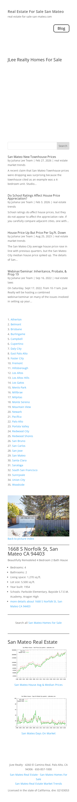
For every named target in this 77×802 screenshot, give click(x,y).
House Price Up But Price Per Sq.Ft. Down (37, 233)
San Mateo (18, 455)
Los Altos (17, 373)
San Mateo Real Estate (33, 641)
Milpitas (17, 397)
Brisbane (16, 329)
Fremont (17, 363)
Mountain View (21, 407)
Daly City (16, 348)
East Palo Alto (19, 353)
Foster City (17, 358)
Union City (18, 480)
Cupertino (17, 344)
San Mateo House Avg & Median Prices (38, 685)
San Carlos (18, 446)
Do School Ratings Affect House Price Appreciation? (34, 196)
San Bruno (18, 441)
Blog (61, 28)
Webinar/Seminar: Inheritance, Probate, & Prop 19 (37, 272)
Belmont (16, 324)
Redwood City (20, 431)
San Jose (17, 450)
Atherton (16, 319)
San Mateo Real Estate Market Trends (38, 783)
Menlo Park (19, 387)
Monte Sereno (21, 402)
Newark (17, 412)
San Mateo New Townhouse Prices (32, 157)
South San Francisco (24, 470)
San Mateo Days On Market (38, 733)
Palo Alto (17, 421)
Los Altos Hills (20, 378)
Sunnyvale (18, 475)
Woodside (18, 484)
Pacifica (16, 416)
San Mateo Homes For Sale (45, 622)
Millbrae (17, 392)
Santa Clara (19, 460)
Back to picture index (21, 538)
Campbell (17, 339)
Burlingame (18, 334)
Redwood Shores (22, 436)
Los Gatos (18, 382)
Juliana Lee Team (22, 160)
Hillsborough (20, 368)
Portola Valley (20, 426)
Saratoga (17, 465)
